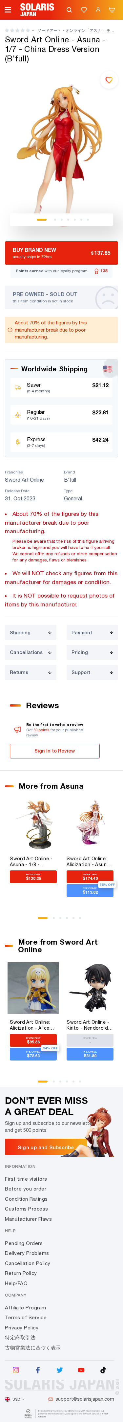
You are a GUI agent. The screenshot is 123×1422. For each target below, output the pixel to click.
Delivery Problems (27, 1253)
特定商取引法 (20, 1337)
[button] (17, 30)
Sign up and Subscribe (46, 1147)
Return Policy (21, 1273)
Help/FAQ (16, 1283)
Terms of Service (26, 1317)
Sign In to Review (54, 751)
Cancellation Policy (28, 1263)
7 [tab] (88, 219)
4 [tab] (68, 219)
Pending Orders (24, 1243)
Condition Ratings (26, 1199)
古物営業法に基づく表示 (33, 1347)
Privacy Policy (21, 1327)
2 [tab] (55, 219)
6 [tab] (81, 219)
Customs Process (26, 1209)
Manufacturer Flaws (28, 1219)
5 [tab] (75, 219)
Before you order (25, 1189)
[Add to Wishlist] (109, 80)
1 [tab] (42, 219)
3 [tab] (61, 219)
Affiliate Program (25, 1307)
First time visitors (26, 1179)
